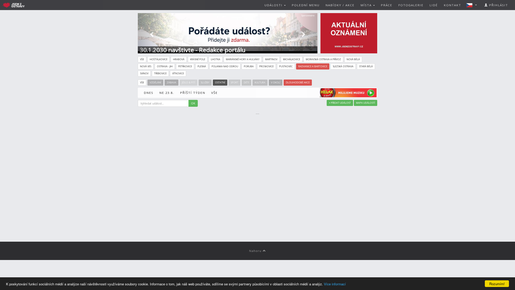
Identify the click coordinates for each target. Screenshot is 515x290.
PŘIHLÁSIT (498, 5)
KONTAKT (452, 5)
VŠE (214, 93)
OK (193, 103)
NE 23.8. (166, 93)
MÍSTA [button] (366, 5)
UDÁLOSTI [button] (274, 5)
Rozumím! (497, 283)
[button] (472, 5)
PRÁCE (386, 5)
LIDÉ (434, 5)
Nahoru (256, 251)
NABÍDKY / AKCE (339, 5)
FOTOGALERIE (410, 5)
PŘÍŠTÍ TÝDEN (192, 93)
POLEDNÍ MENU (305, 5)
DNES (148, 93)
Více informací (335, 283)
